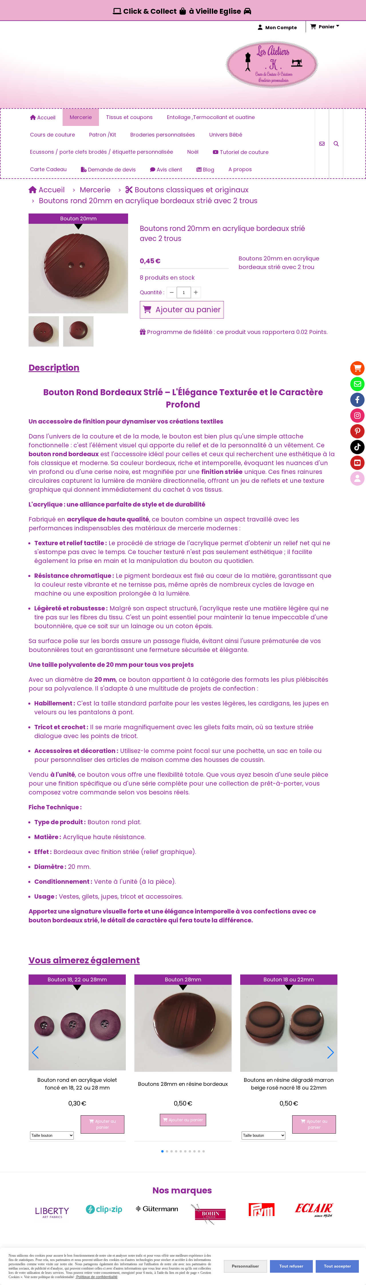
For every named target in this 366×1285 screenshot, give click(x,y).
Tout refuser (291, 1266)
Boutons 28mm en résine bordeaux (183, 1084)
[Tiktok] (357, 447)
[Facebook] (357, 400)
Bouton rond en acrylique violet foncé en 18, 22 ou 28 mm (77, 1083)
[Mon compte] (357, 478)
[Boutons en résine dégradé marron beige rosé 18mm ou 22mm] (288, 1023)
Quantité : (152, 292)
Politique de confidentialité (96, 1277)
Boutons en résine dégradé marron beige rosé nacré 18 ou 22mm (289, 1083)
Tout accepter (337, 1266)
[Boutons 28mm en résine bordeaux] (183, 1023)
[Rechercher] (336, 143)
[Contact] (357, 384)
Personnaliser (245, 1266)
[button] (162, 1151)
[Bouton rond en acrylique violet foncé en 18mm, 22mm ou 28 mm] (77, 1023)
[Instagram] (357, 415)
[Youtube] (357, 463)
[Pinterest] (357, 431)
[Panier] (357, 368)
